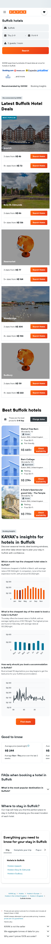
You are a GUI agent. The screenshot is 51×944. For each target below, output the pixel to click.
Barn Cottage (28, 459)
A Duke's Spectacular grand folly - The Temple (33, 491)
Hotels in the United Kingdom (16, 896)
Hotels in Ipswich (14, 866)
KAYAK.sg (12, 893)
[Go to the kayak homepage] (17, 12)
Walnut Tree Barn (29, 429)
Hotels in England (36, 896)
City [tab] (8, 850)
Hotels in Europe (33, 893)
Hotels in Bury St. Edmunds (18, 870)
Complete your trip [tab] (23, 850)
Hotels (21, 893)
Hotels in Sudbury (14, 873)
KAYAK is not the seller (14, 926)
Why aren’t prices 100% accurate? (20, 936)
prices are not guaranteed (13, 918)
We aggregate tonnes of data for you (21, 931)
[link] (25, 721)
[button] (5, 12)
